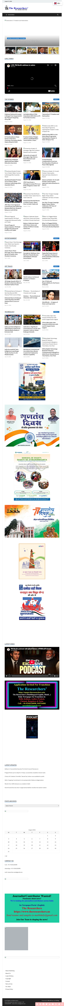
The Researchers (21, 43)
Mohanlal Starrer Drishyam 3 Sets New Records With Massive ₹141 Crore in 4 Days (13, 300)
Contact (7, 981)
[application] (32, 662)
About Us (8, 973)
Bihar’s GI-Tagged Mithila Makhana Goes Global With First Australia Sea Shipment (50, 225)
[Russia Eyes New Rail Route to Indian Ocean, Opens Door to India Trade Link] (32, 195)
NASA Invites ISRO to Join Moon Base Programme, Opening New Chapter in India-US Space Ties (50, 137)
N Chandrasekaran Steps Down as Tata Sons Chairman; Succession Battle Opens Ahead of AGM (13, 139)
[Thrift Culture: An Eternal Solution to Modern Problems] (32, 272)
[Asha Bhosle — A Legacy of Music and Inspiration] (50, 295)
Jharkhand (14, 36)
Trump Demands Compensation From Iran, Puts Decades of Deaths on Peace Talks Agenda (50, 162)
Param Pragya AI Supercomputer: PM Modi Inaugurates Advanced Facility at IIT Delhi (12, 227)
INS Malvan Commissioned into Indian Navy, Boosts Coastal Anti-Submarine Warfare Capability (31, 352)
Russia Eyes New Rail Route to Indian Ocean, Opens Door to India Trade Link (31, 202)
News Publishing (9, 970)
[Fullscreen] (57, 676)
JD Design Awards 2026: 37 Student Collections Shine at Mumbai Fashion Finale (13, 282)
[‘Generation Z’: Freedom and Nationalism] (50, 107)
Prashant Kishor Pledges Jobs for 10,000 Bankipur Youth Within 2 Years (30, 138)
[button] (57, 33)
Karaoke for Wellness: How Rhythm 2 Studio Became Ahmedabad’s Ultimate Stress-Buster (31, 255)
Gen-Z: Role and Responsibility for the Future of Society (50, 282)
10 (8, 842)
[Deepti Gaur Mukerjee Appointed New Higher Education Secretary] (13, 152)
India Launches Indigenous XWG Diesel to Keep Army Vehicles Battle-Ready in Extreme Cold (12, 329)
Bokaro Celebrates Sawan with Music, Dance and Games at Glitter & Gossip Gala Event (31, 225)
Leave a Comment (30, 43)
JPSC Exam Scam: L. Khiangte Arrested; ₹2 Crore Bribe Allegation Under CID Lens (31, 184)
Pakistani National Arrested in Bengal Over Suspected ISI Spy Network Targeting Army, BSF (13, 116)
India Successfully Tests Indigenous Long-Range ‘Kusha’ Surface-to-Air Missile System (12, 352)
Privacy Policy (9, 989)
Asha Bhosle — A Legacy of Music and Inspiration (50, 303)
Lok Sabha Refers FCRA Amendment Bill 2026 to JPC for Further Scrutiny (32, 115)
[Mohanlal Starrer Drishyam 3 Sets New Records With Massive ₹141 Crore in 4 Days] (13, 292)
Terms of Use (8, 984)
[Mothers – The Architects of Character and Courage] (32, 292)
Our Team (8, 986)
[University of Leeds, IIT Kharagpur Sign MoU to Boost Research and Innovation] (32, 150)
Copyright (8, 978)
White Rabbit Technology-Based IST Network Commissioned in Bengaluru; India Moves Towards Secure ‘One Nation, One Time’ (50, 352)
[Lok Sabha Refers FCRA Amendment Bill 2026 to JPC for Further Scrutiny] (32, 107)
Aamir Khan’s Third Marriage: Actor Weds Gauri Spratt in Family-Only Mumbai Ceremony (13, 253)
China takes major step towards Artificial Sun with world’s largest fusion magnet (50, 325)
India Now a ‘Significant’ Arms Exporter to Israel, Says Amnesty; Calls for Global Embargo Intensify (31, 329)
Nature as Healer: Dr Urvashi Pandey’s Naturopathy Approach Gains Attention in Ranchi (50, 182)
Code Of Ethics (9, 976)
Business (9, 36)
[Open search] (58, 15)
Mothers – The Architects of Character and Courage (31, 297)
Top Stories (24, 36)
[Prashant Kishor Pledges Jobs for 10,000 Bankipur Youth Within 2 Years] (32, 129)
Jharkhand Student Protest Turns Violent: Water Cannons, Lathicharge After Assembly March (13, 182)
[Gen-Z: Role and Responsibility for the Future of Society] (50, 274)
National (20, 36)
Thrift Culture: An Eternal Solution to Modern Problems (31, 278)
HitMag (57, 1000)
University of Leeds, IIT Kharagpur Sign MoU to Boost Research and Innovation (30, 157)
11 (16, 842)
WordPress (50, 1000)
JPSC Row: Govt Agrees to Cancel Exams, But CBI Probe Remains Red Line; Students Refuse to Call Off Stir (13, 207)
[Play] (6, 676)
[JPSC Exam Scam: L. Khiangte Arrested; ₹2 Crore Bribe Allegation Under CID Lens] (32, 175)
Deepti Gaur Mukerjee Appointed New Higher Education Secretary (11, 161)
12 (24, 842)
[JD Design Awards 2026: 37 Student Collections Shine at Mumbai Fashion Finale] (13, 274)
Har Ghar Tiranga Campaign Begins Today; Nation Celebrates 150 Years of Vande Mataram (50, 205)
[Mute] (55, 676)
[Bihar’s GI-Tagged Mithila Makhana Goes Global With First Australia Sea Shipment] (50, 218)
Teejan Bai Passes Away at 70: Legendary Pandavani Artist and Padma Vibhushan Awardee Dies (50, 255)
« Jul (6, 856)
